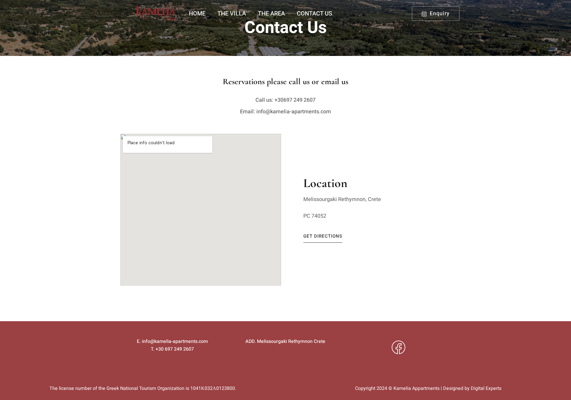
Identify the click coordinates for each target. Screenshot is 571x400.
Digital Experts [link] (486, 388)
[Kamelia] (156, 13)
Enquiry (440, 14)
